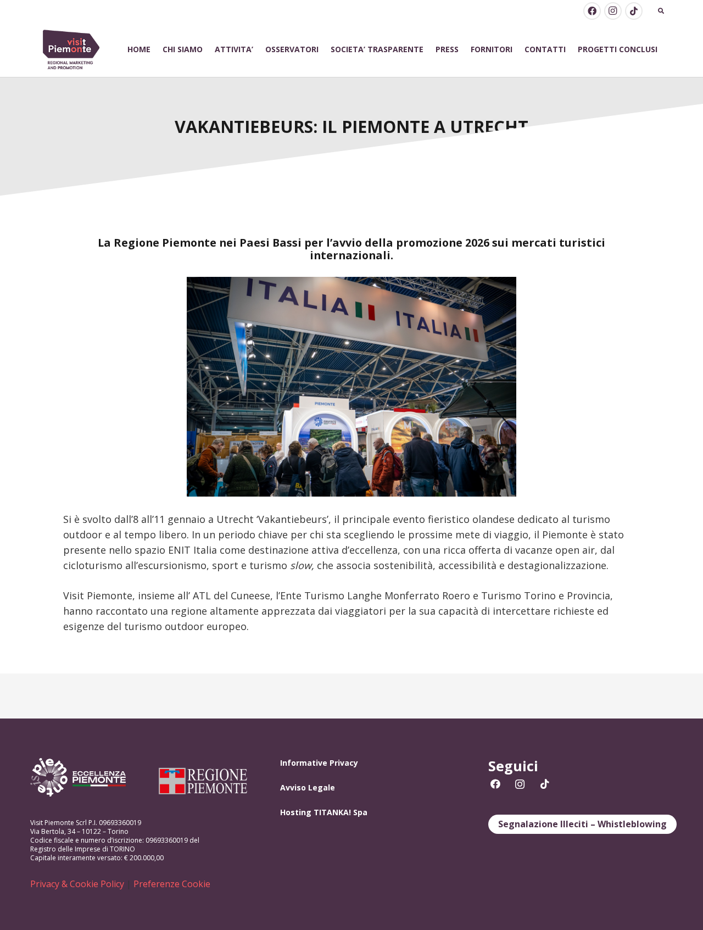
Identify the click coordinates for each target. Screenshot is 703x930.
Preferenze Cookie (171, 884)
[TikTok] (634, 11)
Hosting (295, 812)
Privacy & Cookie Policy (77, 884)
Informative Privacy (319, 763)
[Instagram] (613, 11)
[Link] (71, 49)
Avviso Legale (307, 787)
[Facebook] (592, 11)
